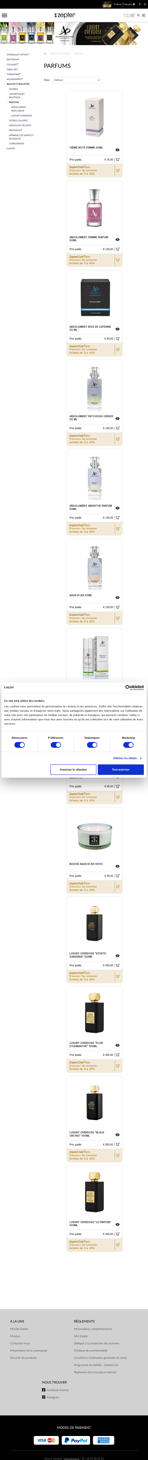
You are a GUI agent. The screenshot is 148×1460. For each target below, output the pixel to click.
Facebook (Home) (58, 1390)
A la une (17, 1321)
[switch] (56, 745)
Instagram (53, 1397)
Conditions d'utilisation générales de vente (100, 1357)
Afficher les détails (125, 758)
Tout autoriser (121, 769)
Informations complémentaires (93, 1329)
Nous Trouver (54, 1382)
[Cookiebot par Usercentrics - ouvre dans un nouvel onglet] (128, 687)
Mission (15, 1336)
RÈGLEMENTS (84, 1321)
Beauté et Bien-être (60, 54)
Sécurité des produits (23, 1357)
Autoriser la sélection (73, 769)
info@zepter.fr (71, 1458)
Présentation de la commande (28, 1350)
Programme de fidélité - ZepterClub (96, 1365)
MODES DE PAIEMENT (74, 1427)
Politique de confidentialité (90, 1350)
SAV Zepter (81, 1336)
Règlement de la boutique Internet (95, 1372)
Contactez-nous (20, 1343)
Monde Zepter (19, 1329)
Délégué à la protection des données (96, 1343)
